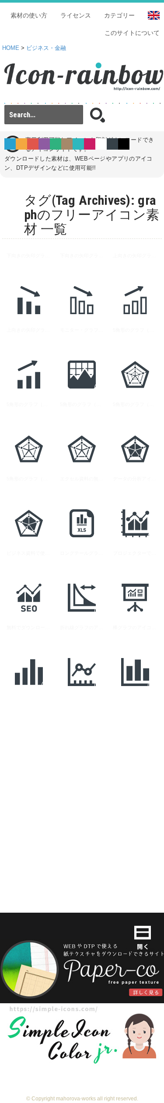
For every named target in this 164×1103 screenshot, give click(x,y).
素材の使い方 (28, 15)
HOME (10, 48)
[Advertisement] (82, 791)
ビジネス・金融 (46, 48)
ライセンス (75, 15)
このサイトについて (132, 32)
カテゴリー (119, 15)
